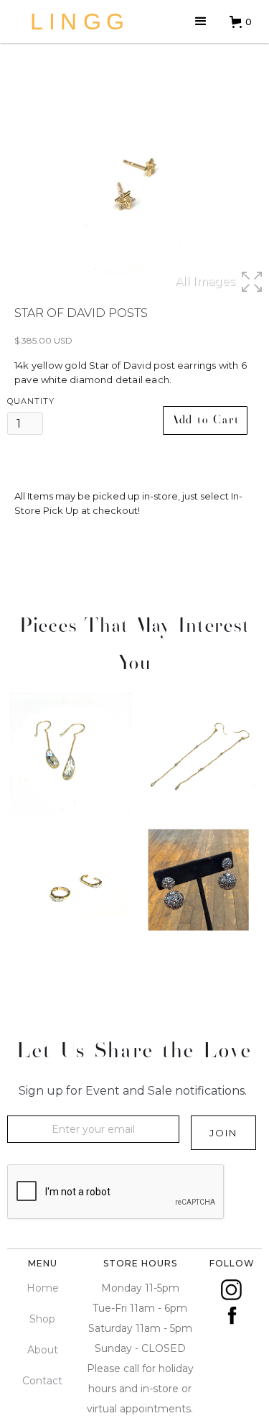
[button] (200, 21)
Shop (42, 1318)
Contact (42, 1380)
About (42, 1349)
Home (43, 1288)
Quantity (31, 401)
